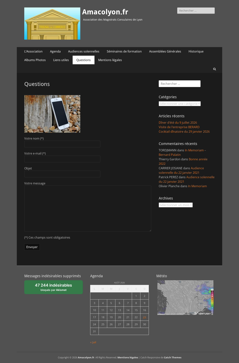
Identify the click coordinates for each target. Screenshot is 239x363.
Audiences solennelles (83, 51)
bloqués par (55, 288)
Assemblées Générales (165, 51)
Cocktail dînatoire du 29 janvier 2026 (184, 131)
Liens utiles (61, 60)
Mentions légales (110, 60)
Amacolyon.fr (105, 12)
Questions (83, 60)
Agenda (55, 51)
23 (144, 317)
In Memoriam (197, 186)
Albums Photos (35, 60)
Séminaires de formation (124, 51)
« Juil (93, 342)
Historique (196, 51)
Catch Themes (172, 357)
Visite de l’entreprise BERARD (179, 127)
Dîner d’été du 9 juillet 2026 (178, 123)
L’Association (33, 51)
